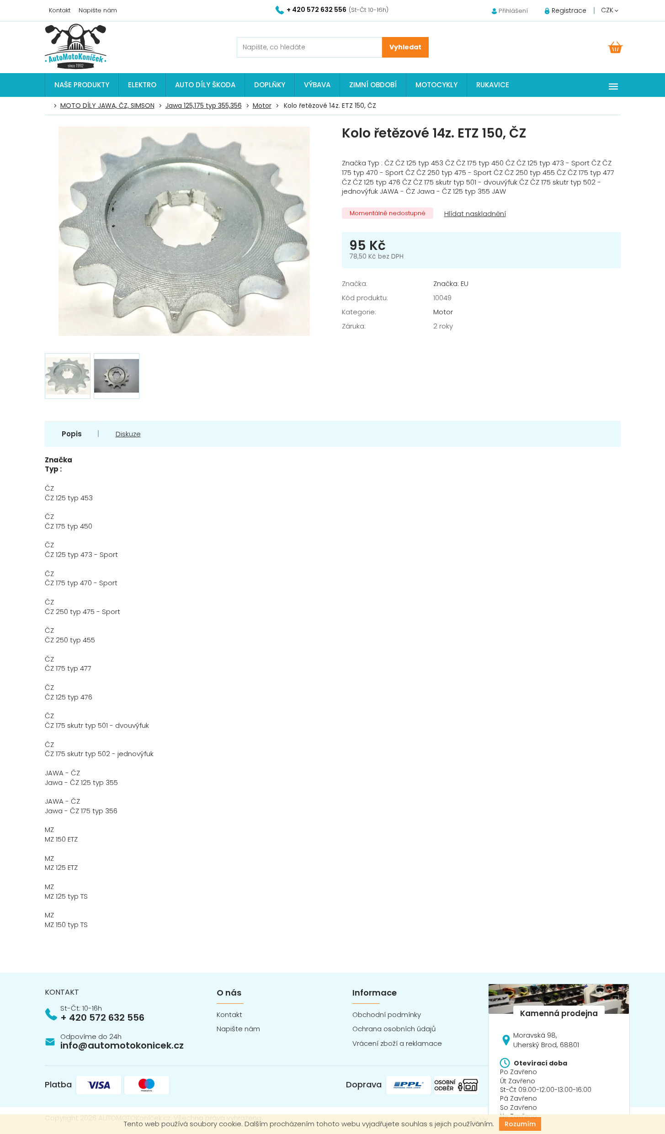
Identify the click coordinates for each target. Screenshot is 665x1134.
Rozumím (520, 1124)
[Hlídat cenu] (474, 214)
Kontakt (59, 10)
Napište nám (98, 10)
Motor (443, 312)
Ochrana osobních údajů (394, 1028)
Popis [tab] (72, 434)
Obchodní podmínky (386, 1014)
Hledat (405, 47)
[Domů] (50, 106)
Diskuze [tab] (128, 434)
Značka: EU (450, 283)
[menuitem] (81, 85)
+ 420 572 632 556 (102, 1017)
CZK (608, 10)
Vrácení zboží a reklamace (397, 1043)
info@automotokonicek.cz (122, 1045)
